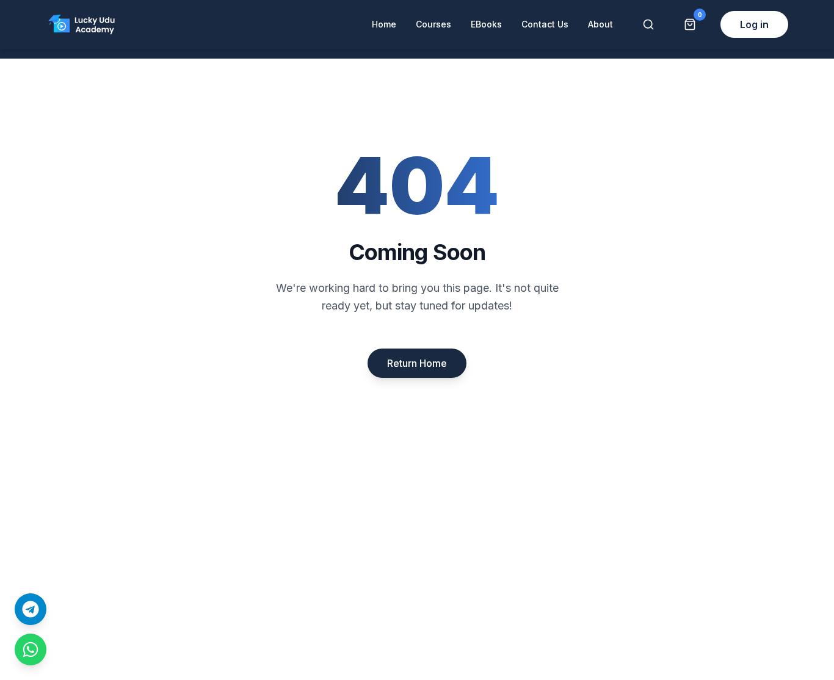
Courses (433, 24)
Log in (754, 24)
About (600, 24)
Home (384, 24)
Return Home (417, 363)
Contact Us (544, 24)
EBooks (486, 24)
